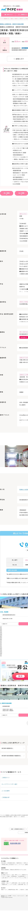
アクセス (14, 895)
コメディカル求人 (13, 884)
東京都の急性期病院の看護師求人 (11, 756)
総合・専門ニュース (16, 874)
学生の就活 (3, 863)
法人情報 (21, 193)
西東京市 (21, 18)
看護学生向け (19, 863)
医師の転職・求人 (22, 884)
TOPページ (9, 14)
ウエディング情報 (5, 876)
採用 (27, 895)
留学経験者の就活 (11, 863)
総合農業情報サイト (22, 876)
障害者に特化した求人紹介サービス (9, 864)
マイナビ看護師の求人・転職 (6, 18)
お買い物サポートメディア (7, 877)
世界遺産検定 (14, 876)
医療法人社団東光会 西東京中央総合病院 (12, 24)
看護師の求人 (5, 884)
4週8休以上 (22, 374)
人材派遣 (3, 883)
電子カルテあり (23, 213)
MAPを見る (23, 337)
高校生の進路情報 (5, 869)
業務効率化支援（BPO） (13, 889)
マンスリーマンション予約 (20, 877)
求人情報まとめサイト (5, 874)
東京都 (16, 18)
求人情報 (7, 193)
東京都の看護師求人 (7, 748)
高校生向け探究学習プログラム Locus (18, 869)
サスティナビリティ (20, 895)
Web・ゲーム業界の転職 (12, 883)
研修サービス (4, 889)
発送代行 (22, 889)
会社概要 (9, 895)
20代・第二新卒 (22, 883)
